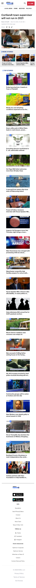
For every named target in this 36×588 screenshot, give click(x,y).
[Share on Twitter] (9, 27)
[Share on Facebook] (7, 27)
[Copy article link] (11, 27)
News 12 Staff (5, 22)
